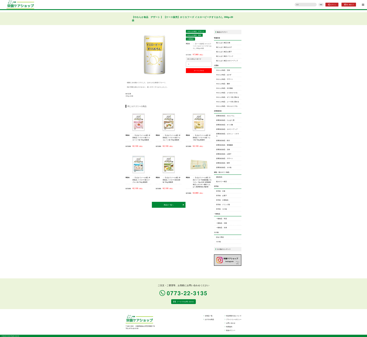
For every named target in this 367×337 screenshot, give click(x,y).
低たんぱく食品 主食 (223, 42)
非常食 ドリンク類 (223, 204)
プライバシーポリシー (233, 319)
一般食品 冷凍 (221, 227)
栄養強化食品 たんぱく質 (225, 120)
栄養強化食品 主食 (223, 149)
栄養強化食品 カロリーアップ (226, 129)
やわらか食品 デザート (224, 79)
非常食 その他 (221, 209)
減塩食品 (219, 177)
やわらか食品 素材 (223, 84)
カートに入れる (199, 70)
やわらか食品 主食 (223, 70)
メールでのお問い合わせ (185, 301)
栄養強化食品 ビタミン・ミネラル (227, 135)
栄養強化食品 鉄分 (223, 140)
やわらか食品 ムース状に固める (227, 101)
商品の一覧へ (169, 205)
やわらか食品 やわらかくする (226, 106)
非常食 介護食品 (222, 200)
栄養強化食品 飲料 (223, 163)
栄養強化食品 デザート (224, 158)
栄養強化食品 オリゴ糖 (224, 125)
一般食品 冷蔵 (221, 223)
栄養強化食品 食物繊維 (224, 145)
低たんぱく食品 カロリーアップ (227, 60)
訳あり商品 (220, 237)
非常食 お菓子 (221, 195)
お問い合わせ (230, 323)
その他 (218, 241)
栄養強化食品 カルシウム (225, 116)
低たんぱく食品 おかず (224, 47)
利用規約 (229, 327)
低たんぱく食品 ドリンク (224, 56)
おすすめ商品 (209, 319)
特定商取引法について (233, 316)
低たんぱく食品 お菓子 (224, 51)
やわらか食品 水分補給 (224, 88)
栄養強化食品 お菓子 (223, 154)
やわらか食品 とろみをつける (226, 92)
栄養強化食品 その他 (223, 167)
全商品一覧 (208, 316)
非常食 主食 (220, 191)
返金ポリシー (230, 330)
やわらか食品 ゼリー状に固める (227, 97)
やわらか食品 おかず (223, 75)
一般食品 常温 (221, 218)
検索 (321, 4)
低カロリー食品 (221, 181)
